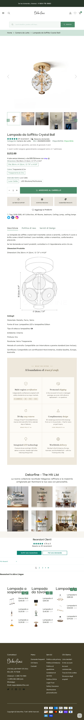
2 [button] (39, 568)
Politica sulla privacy (53, 659)
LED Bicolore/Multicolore (31, 181)
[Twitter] (8, 689)
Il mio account (67, 663)
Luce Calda (13, 181)
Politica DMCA (51, 679)
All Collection (28, 215)
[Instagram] (20, 689)
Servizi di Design (47, 228)
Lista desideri (67, 659)
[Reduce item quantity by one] (9, 190)
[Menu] (3, 13)
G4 (32, 329)
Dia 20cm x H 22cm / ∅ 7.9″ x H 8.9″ (22, 164)
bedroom (48, 215)
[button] (9, 13)
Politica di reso (29, 228)
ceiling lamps (70, 215)
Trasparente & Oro (16, 173)
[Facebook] (12, 689)
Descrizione (12, 228)
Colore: (16, 169)
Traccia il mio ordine (69, 673)
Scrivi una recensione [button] (29, 553)
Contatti (34, 666)
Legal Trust (50, 683)
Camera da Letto (24, 141)
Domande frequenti (38, 659)
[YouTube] (24, 689)
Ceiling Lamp (58, 215)
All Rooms (39, 215)
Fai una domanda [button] (55, 553)
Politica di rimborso (53, 663)
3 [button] (42, 568)
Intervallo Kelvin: (17, 178)
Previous (8, 120)
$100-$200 (17, 215)
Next (75, 120)
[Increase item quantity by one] (16, 190)
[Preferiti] (75, 13)
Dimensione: (24, 161)
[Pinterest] (16, 689)
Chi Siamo (34, 663)
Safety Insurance (52, 686)
